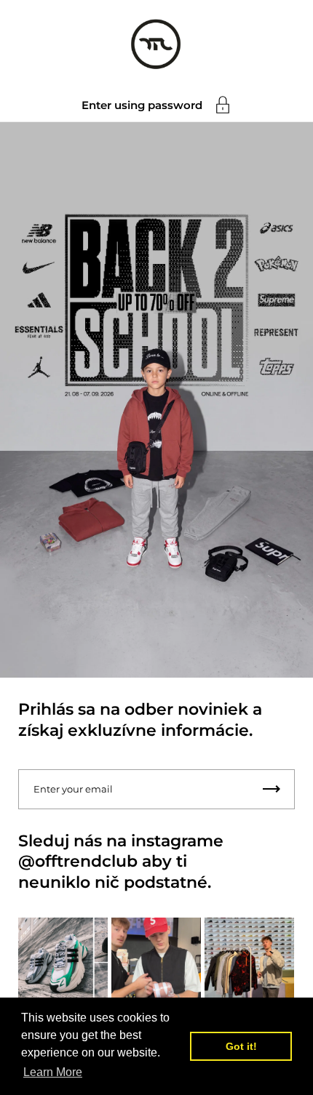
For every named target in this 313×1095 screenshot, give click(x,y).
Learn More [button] (52, 1072)
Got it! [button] (241, 1046)
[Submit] (271, 789)
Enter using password (142, 105)
